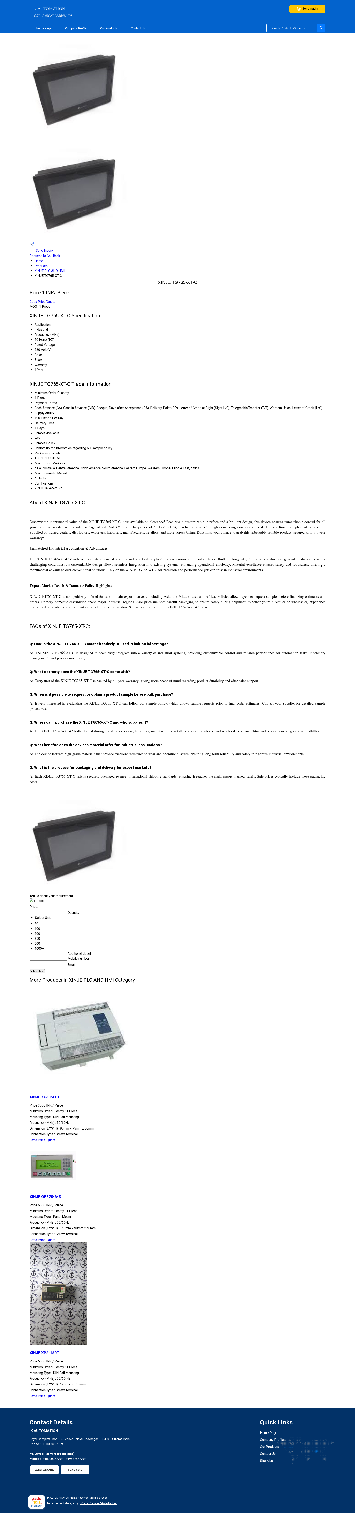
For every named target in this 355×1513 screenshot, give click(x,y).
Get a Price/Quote (42, 302)
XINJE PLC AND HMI (50, 271)
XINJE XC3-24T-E (45, 1097)
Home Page (44, 28)
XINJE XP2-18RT (44, 1353)
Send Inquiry (310, 8)
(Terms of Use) (98, 1497)
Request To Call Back (45, 256)
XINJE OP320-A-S (45, 1196)
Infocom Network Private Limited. (98, 1503)
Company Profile (76, 28)
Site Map (266, 1461)
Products (41, 266)
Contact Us (138, 28)
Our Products (108, 28)
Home (39, 261)
